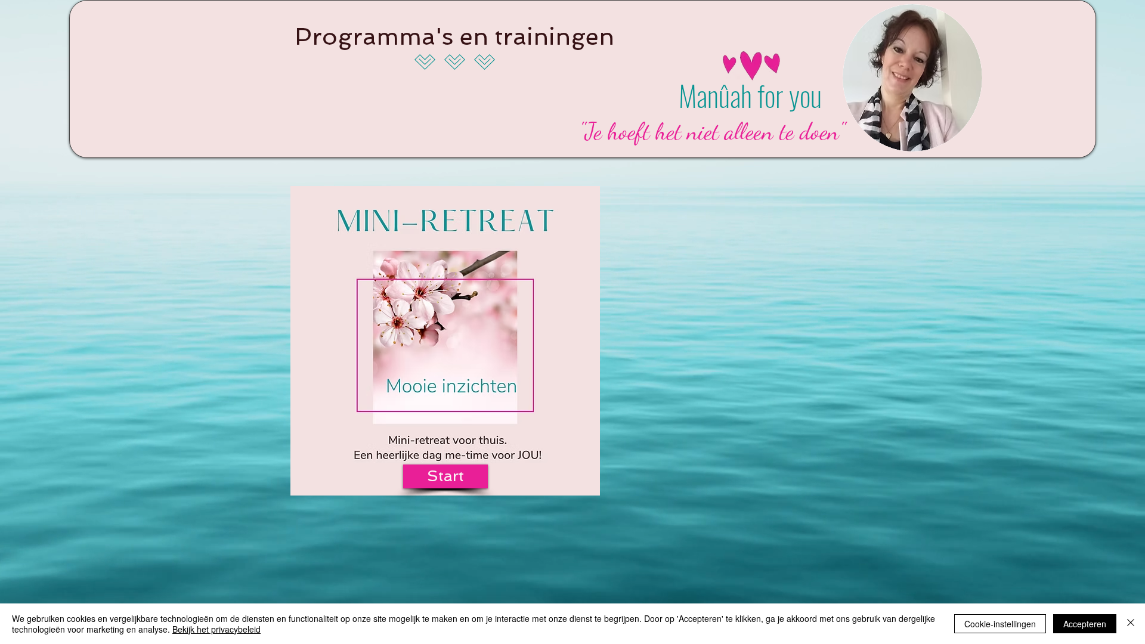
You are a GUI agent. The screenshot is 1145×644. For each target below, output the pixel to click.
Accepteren (1084, 624)
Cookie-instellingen (1000, 624)
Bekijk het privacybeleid (216, 629)
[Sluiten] (1131, 623)
